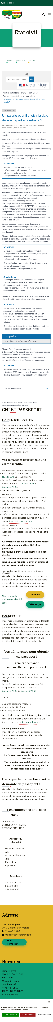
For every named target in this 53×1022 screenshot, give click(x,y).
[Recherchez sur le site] (45, 14)
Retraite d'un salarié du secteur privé (18, 96)
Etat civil (32, 60)
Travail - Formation (29, 93)
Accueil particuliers (11, 93)
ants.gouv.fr (8, 477)
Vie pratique (20, 60)
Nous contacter (12, 942)
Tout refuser (28, 1015)
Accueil (9, 60)
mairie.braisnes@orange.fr (18, 935)
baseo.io (25, 405)
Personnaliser (44, 1015)
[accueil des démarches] (26, 74)
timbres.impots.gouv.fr (20, 521)
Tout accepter (11, 1015)
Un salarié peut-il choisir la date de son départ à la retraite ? (24, 100)
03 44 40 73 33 (9, 487)
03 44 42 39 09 (9, 3)
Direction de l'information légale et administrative (21, 403)
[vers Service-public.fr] (33, 85)
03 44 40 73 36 (26, 483)
